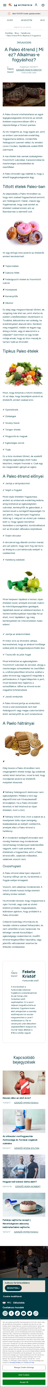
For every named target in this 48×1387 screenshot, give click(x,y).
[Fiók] (36, 5)
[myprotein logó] (23, 5)
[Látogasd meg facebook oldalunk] (11, 1313)
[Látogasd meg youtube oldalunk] (23, 1313)
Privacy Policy (15, 1362)
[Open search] (10, 5)
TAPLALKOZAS (24, 42)
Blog (17, 33)
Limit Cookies (24, 1375)
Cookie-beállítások (12, 1296)
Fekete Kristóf (29, 974)
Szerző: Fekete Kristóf (29, 70)
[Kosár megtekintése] (43, 5)
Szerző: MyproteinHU (26, 1103)
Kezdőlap (9, 33)
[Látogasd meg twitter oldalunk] (29, 1313)
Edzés (10, 20)
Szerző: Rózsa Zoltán (26, 1148)
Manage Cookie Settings (24, 1367)
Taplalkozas (25, 33)
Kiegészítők (26, 20)
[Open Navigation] (5, 5)
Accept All (24, 1382)
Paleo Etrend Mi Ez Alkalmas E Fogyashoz (24, 36)
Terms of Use (29, 1362)
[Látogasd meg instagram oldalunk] (5, 1313)
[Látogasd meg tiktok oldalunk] (17, 1313)
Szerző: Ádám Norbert (28, 1186)
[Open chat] (35, 1313)
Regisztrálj (13, 1288)
